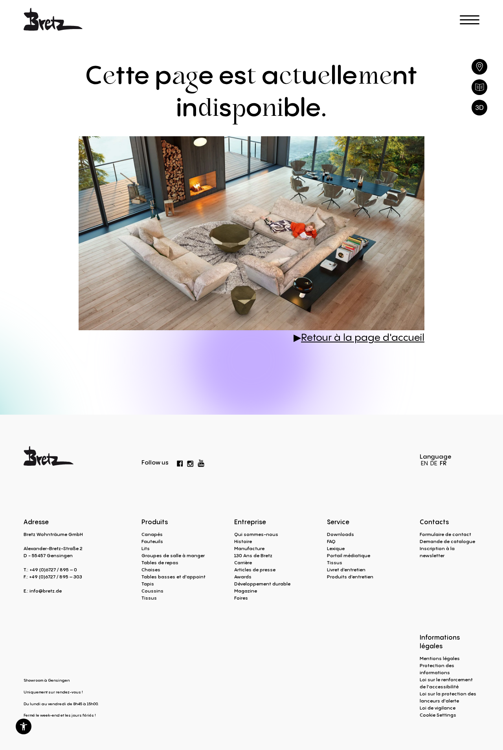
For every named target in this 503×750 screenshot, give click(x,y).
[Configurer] (479, 107)
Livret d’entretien (346, 569)
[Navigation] (469, 19)
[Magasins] (479, 67)
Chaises (150, 569)
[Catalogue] (479, 87)
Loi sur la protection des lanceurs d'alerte (448, 697)
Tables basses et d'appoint (173, 576)
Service (338, 522)
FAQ (331, 541)
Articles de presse (254, 569)
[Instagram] (190, 462)
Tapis (147, 583)
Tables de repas (159, 562)
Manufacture (249, 548)
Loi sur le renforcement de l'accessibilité (446, 683)
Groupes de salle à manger (173, 555)
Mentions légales (440, 658)
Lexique (336, 548)
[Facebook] (180, 462)
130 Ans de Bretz (253, 555)
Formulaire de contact (445, 534)
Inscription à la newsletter (437, 552)
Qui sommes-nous (256, 534)
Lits (145, 548)
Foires (241, 598)
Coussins (152, 590)
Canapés (152, 534)
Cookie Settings (438, 715)
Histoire (243, 541)
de (433, 463)
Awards (243, 576)
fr (443, 463)
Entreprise (250, 522)
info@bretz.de (45, 590)
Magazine (245, 590)
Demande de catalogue (447, 541)
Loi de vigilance (437, 707)
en (424, 463)
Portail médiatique (348, 555)
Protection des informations (437, 669)
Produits (154, 522)
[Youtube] (201, 461)
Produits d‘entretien (350, 576)
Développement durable (262, 583)
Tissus (149, 598)
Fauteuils (152, 541)
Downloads (340, 534)
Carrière (243, 562)
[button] (23, 726)
